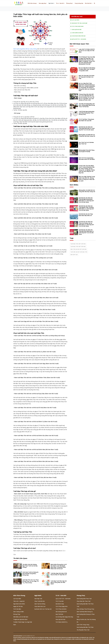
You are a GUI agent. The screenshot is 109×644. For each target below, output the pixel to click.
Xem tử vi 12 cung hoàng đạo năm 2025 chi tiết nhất (87, 158)
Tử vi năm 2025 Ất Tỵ (61, 622)
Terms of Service (26, 637)
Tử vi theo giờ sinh (61, 609)
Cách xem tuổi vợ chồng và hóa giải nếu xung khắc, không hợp (30, 574)
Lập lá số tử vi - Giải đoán (63, 598)
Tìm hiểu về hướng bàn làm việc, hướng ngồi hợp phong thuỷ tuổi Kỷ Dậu (87, 105)
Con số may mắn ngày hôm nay (64, 617)
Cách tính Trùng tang (83, 624)
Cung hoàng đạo (79, 3)
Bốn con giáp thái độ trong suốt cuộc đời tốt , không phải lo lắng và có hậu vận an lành (87, 179)
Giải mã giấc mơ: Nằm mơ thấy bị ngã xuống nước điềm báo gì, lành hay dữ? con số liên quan (86, 200)
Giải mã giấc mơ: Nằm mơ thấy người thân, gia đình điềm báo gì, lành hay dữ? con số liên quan (86, 208)
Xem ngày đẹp (42, 3)
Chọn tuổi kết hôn (39, 601)
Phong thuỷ (69, 3)
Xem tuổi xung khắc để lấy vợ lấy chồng (25, 49)
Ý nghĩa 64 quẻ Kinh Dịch (20, 619)
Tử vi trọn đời (59, 601)
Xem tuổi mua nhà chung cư (85, 611)
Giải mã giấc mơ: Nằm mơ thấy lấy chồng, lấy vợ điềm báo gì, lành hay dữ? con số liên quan (86, 224)
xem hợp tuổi (74, 254)
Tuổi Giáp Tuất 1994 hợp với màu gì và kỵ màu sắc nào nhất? (59, 582)
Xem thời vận (59, 614)
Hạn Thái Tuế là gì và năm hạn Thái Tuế (86, 143)
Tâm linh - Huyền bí (18, 601)
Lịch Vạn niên (17, 598)
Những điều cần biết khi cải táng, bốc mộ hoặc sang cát (87, 135)
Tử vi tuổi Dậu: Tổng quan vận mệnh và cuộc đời (86, 120)
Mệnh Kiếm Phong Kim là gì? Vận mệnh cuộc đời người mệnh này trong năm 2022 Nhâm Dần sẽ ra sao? (59, 566)
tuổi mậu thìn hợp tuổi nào (78, 243)
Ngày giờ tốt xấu (18, 606)
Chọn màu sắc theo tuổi (83, 601)
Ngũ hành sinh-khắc (19, 604)
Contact (19, 635)
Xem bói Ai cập (60, 604)
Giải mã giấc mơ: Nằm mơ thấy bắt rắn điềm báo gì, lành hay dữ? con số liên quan (86, 232)
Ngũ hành (51, 3)
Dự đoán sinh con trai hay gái (42, 609)
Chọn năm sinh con (39, 606)
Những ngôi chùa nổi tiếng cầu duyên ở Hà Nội (86, 151)
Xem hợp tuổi (38, 598)
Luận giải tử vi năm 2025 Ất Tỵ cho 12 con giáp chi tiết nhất (87, 51)
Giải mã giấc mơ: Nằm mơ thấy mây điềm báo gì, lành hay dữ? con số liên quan (87, 128)
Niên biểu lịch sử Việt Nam (20, 617)
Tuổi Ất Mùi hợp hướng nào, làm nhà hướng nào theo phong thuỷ (87, 113)
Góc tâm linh (88, 3)
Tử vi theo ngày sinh (61, 606)
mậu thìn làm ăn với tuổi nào (78, 249)
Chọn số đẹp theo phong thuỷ (85, 609)
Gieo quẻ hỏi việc (60, 619)
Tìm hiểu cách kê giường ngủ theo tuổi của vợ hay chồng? (29, 566)
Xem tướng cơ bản (18, 611)
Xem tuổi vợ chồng (39, 604)
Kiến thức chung (32, 3)
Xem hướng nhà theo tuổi (84, 598)
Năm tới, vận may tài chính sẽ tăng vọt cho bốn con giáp (86, 77)
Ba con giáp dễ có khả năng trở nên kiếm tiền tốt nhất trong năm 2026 (87, 69)
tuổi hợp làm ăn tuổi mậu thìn (79, 251)
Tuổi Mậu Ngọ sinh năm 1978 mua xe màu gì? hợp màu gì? (59, 574)
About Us (34, 637)
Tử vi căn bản (17, 609)
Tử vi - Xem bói (60, 3)
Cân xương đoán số (61, 611)
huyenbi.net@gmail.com (28, 635)
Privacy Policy (17, 637)
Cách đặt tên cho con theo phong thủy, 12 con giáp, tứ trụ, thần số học (30, 581)
